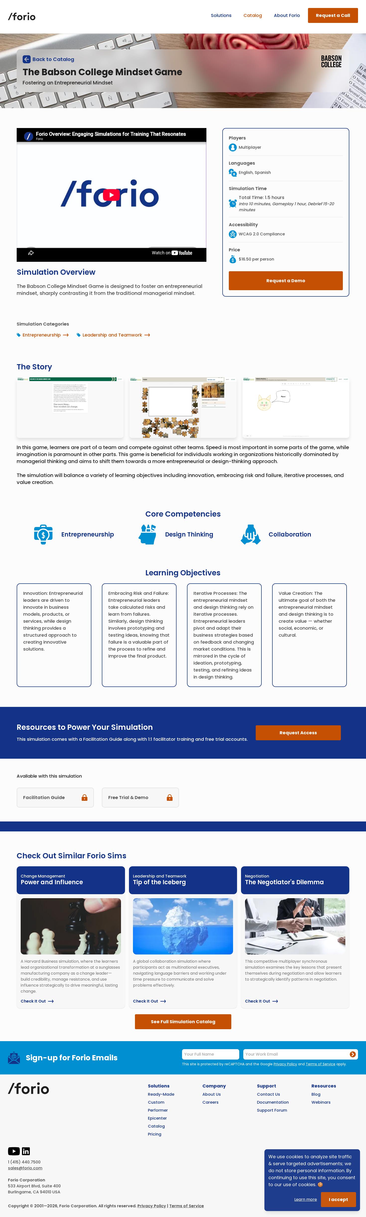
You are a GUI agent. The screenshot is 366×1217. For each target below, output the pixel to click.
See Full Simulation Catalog (183, 1021)
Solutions (221, 15)
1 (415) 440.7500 (24, 1162)
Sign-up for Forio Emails (72, 1057)
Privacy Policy (285, 1064)
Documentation (273, 1102)
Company (214, 1086)
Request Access (298, 733)
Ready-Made (161, 1094)
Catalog (253, 15)
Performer (158, 1110)
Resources (323, 1086)
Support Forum (272, 1110)
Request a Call (333, 15)
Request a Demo (285, 280)
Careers (210, 1102)
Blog (315, 1094)
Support (266, 1086)
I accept (338, 1199)
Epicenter (157, 1118)
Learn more (305, 1199)
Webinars (321, 1102)
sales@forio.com (25, 1168)
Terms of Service (320, 1064)
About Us (211, 1094)
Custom (156, 1102)
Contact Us (268, 1094)
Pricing (154, 1134)
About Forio (287, 15)
